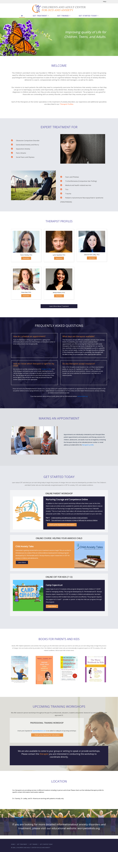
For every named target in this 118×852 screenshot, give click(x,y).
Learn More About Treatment (59, 306)
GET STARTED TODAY (88, 16)
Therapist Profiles (66, 104)
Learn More (22, 562)
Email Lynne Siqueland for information (47, 735)
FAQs (104, 1)
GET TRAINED (63, 16)
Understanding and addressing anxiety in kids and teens (69, 518)
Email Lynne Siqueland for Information (61, 525)
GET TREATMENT (40, 16)
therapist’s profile (88, 445)
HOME (13, 844)
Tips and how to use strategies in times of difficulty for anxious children (74, 520)
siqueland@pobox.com (39, 731)
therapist (44, 753)
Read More (26, 258)
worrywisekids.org (82, 396)
